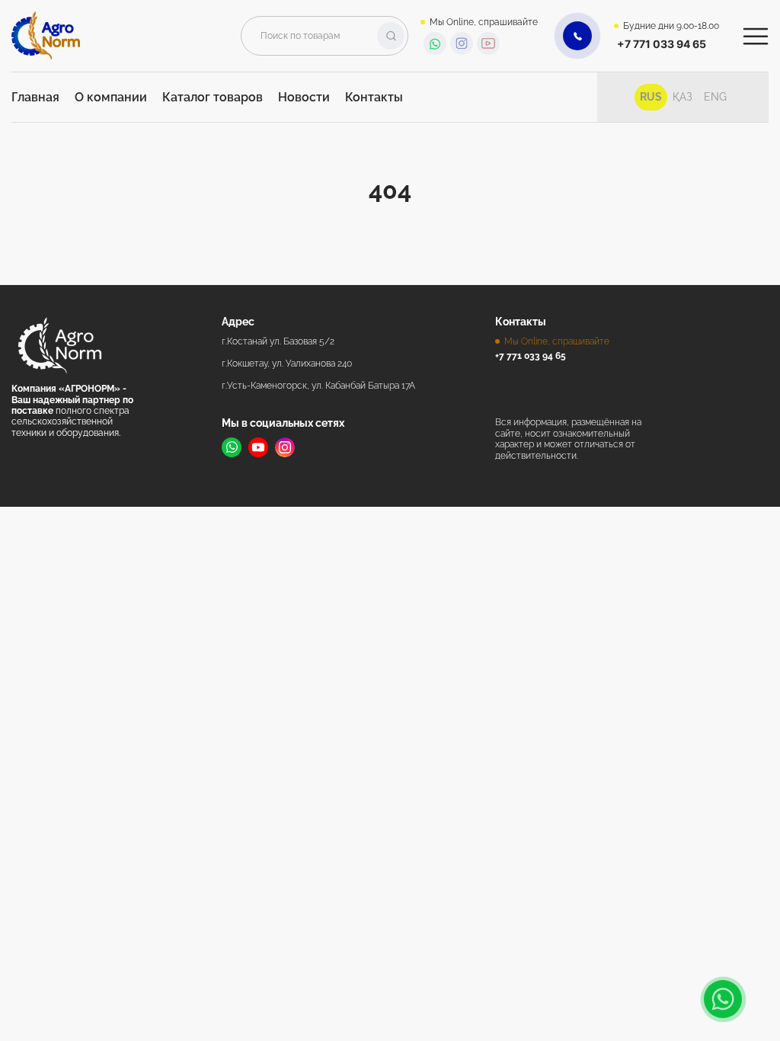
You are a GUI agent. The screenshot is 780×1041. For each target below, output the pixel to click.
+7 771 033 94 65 (661, 43)
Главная (35, 97)
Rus (651, 97)
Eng (715, 97)
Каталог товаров (212, 97)
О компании (111, 97)
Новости (304, 97)
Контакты (374, 97)
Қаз (682, 97)
